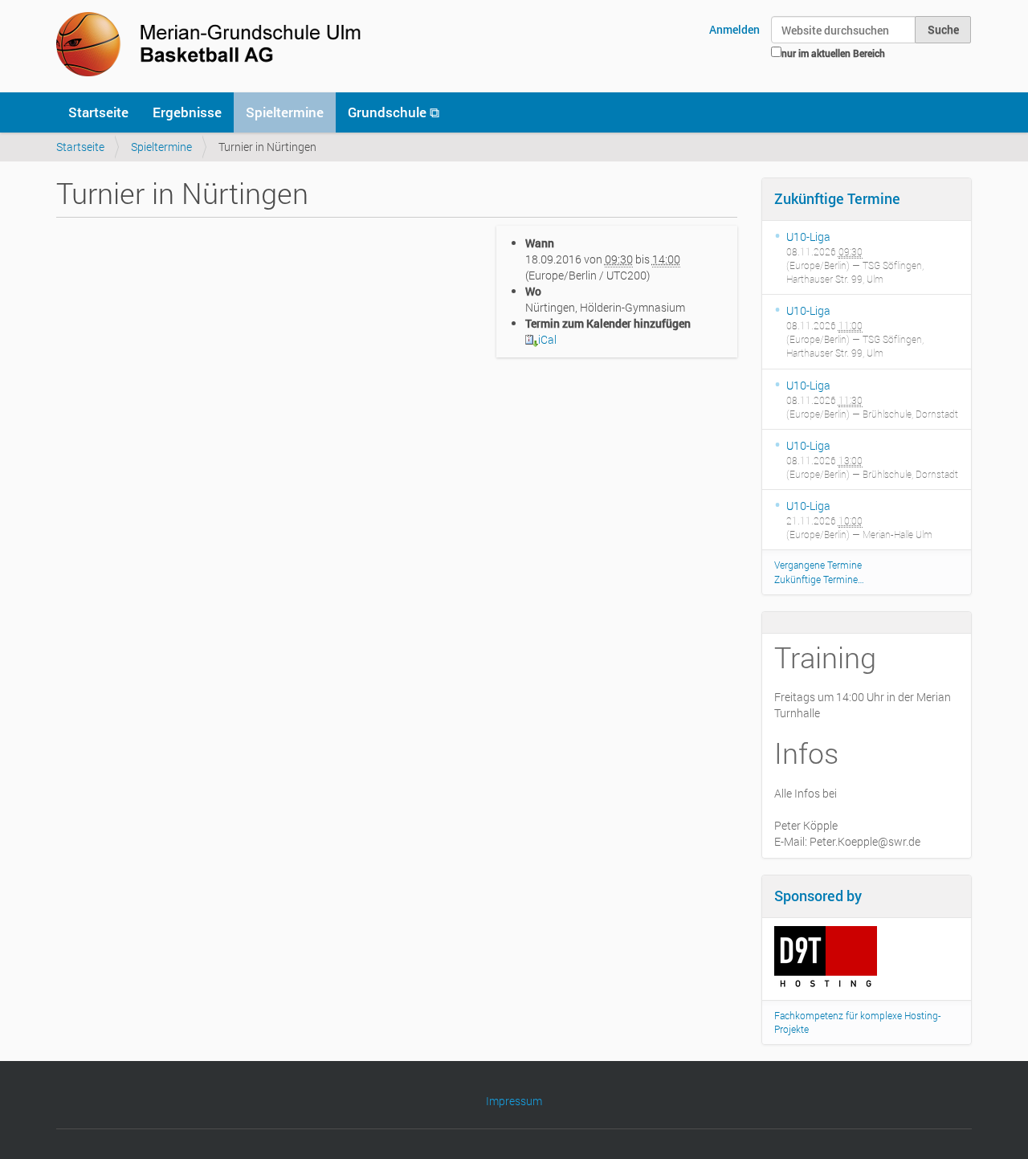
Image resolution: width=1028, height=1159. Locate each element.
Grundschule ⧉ (393, 112)
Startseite (98, 112)
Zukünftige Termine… (819, 579)
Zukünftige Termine (837, 198)
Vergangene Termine (818, 564)
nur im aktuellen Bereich (833, 53)
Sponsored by (818, 895)
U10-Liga (808, 236)
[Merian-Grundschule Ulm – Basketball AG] (212, 44)
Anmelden (734, 29)
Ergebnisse (187, 112)
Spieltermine (285, 112)
